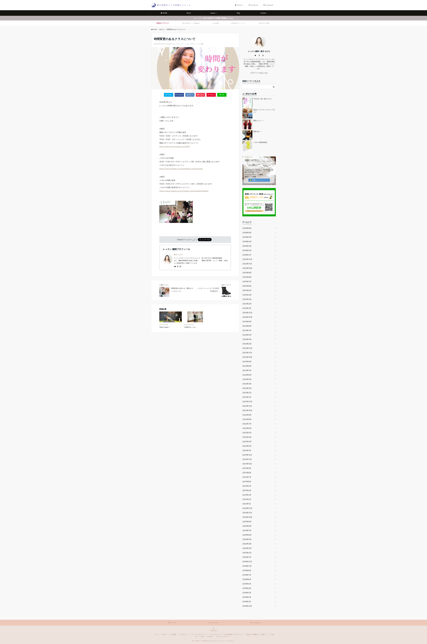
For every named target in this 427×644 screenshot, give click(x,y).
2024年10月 (247, 317)
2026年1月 (246, 255)
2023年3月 (247, 388)
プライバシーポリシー (223, 636)
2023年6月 (247, 375)
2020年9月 (247, 521)
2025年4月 (247, 295)
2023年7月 (246, 370)
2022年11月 (247, 406)
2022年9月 (247, 415)
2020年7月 (246, 530)
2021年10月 (247, 464)
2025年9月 (247, 272)
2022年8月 (247, 419)
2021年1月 (246, 504)
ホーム (157, 634)
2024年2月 (247, 344)
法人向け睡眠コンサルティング (233, 634)
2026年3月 (247, 246)
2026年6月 (247, 232)
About (188, 13)
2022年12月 (247, 401)
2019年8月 (246, 570)
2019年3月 (246, 593)
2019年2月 (246, 597)
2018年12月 (247, 606)
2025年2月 (247, 304)
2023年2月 (247, 393)
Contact (263, 13)
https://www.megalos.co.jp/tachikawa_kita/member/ (181, 169)
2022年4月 (247, 437)
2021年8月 (246, 473)
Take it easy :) (164, 327)
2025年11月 (247, 264)
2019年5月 (246, 584)
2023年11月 (247, 353)
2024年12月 (247, 312)
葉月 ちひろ (178, 254)
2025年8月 (247, 277)
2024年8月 (247, 326)
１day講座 (173, 634)
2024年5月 (247, 335)
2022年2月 (247, 446)
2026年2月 (247, 250)
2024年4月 (247, 339)
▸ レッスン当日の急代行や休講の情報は (213, 18)
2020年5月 (247, 539)
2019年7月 (246, 575)
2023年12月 (247, 348)
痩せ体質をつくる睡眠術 (190, 23)
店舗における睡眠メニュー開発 (255, 634)
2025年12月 (247, 259)
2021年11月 (247, 459)
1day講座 (215, 23)
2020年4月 (247, 544)
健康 (202, 44)
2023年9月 (247, 361)
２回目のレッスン (190, 327)
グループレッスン (214, 634)
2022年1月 (246, 450)
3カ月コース (183, 634)
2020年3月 (247, 548)
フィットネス (185, 44)
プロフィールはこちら (259, 73)
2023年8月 (247, 366)
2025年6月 (247, 286)
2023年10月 (247, 357)
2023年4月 (247, 384)
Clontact (209, 636)
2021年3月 (246, 495)
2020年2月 (247, 553)
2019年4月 (246, 588)
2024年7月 (246, 330)
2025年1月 (246, 308)
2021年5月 (246, 486)
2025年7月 (246, 281)
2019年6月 (246, 579)
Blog (238, 13)
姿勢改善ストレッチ (238, 23)
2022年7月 (246, 424)
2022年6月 (247, 428)
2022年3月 (247, 441)
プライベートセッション (198, 634)
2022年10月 (247, 410)
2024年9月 (247, 321)
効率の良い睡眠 (264, 23)
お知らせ (170, 44)
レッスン (197, 44)
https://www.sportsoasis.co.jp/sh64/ (174, 146)
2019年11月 (247, 566)
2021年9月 (246, 468)
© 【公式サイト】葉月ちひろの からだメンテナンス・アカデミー (213, 641)
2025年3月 (247, 299)
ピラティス (177, 44)
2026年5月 (247, 237)
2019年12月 (247, 561)
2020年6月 (247, 535)
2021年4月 (246, 490)
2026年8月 (247, 228)
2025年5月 (247, 290)
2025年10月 (247, 268)
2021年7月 (246, 477)
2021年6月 (246, 481)
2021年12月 (247, 455)
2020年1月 (246, 557)
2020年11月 (247, 513)
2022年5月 (247, 433)
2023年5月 (247, 379)
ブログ (192, 44)
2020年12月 (247, 508)
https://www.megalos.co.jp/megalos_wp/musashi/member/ (183, 191)
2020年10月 (247, 517)
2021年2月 (246, 499)
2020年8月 (247, 526)
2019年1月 (246, 601)
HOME (165, 13)
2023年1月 (246, 397)
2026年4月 (247, 241)
